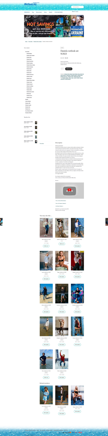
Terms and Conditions (58, 430)
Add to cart (68, 68)
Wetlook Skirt (29, 57)
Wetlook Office (29, 89)
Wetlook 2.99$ (27, 103)
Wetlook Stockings (30, 66)
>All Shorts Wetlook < (59, 206)
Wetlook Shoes (29, 68)
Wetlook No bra (29, 95)
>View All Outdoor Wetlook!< (60, 203)
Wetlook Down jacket (30, 91)
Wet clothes (30, 41)
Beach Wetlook (75, 74)
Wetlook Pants (29, 59)
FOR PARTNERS (59, 12)
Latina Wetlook (63, 75)
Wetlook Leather (29, 76)
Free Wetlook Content (29, 110)
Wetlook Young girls (77, 76)
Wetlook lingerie (68, 79)
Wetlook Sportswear (64, 76)
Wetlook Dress (29, 72)
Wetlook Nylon (29, 97)
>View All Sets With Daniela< (60, 200)
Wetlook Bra (68, 75)
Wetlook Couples (28, 105)
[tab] (46, 143)
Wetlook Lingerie (74, 75)
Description (42, 143)
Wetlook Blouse (29, 53)
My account (39, 12)
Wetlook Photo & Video (30, 430)
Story (45, 12)
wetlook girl (63, 79)
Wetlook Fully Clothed (37, 41)
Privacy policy (49, 430)
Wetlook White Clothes (30, 80)
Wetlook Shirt (29, 70)
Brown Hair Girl (81, 74)
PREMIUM (27, 12)
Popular (26, 99)
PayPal (50, 12)
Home (26, 41)
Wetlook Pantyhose (30, 61)
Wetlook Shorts (80, 75)
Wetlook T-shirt (70, 76)
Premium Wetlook (28, 112)
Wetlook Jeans (29, 78)
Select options (61, 276)
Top (33, 12)
